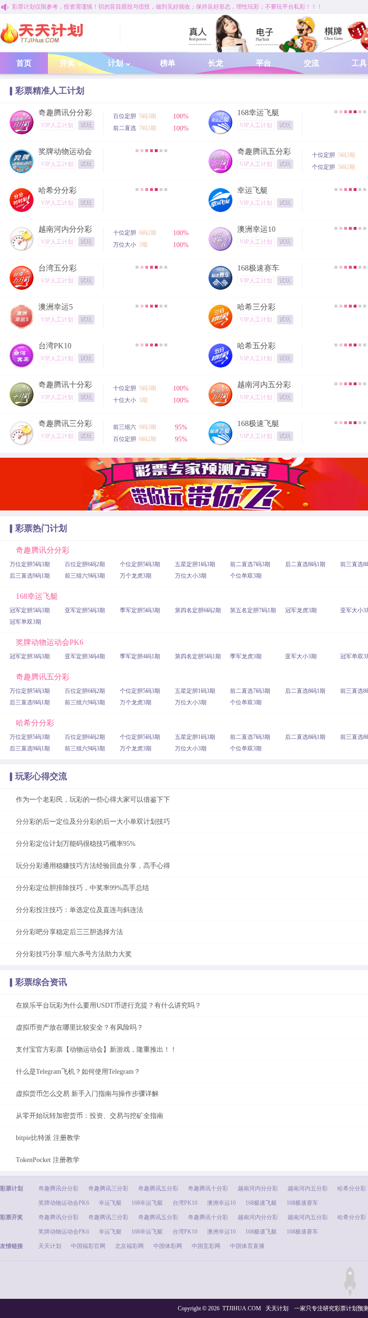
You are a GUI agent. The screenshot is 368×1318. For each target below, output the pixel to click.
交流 (311, 63)
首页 (24, 63)
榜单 (167, 63)
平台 (263, 63)
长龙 (215, 63)
